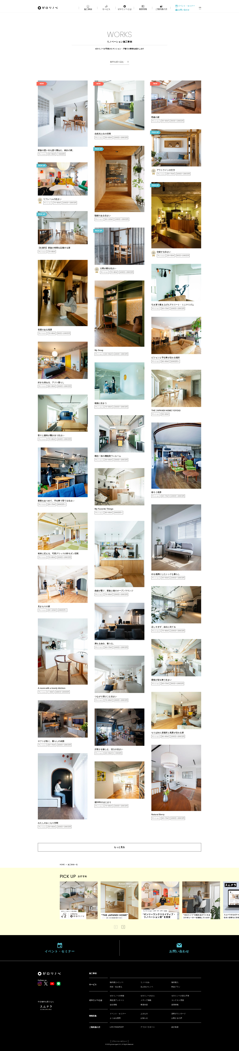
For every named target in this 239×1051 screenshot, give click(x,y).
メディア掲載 (146, 1000)
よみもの (144, 1014)
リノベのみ (145, 982)
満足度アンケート (117, 1000)
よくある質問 (115, 1018)
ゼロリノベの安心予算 (180, 996)
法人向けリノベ (147, 987)
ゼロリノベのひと (148, 996)
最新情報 (143, 9)
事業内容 (144, 1005)
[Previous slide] (116, 927)
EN (200, 8)
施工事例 (88, 9)
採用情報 (175, 1005)
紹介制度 (175, 1027)
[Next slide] (123, 927)
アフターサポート (148, 1027)
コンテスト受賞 (177, 1000)
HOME (62, 865)
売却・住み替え (116, 987)
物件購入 (175, 982)
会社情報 (113, 1005)
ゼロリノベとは (125, 9)
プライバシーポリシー (119, 1041)
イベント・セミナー (186, 6)
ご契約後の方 (161, 9)
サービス (106, 9)
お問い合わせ (183, 10)
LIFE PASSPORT (117, 1027)
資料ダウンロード (178, 1014)
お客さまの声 (176, 1018)
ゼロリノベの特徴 (117, 996)
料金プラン (175, 987)
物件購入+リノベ (116, 982)
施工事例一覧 (73, 865)
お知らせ (144, 1018)
